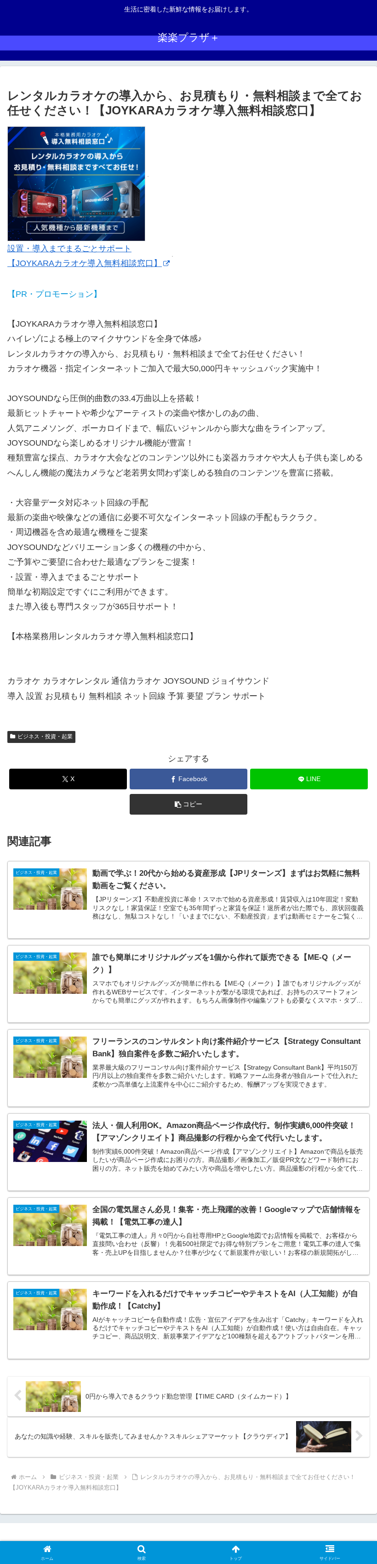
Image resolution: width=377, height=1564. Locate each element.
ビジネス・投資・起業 (45, 736)
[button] (188, 804)
